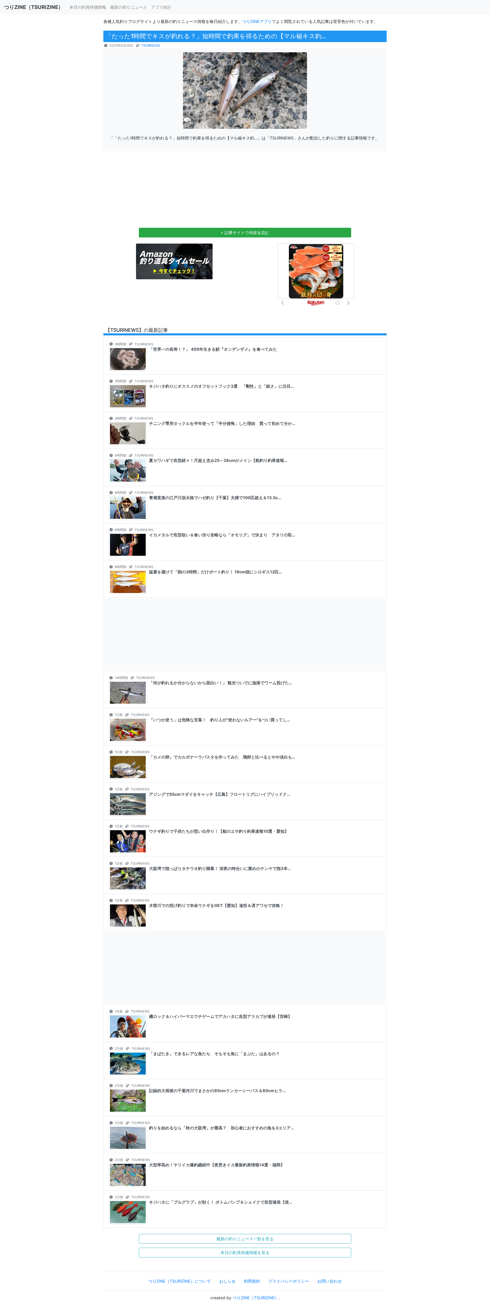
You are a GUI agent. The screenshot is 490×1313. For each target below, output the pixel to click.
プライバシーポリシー (288, 1281)
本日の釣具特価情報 (87, 7)
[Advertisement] (245, 191)
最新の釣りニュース (128, 7)
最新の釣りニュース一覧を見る (245, 1238)
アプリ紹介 (161, 7)
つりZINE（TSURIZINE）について (179, 1281)
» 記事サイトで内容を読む (245, 232)
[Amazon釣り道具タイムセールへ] (174, 261)
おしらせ (227, 1281)
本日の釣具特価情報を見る (245, 1252)
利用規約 (252, 1281)
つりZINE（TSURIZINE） (255, 1297)
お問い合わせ (329, 1281)
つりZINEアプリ (257, 21)
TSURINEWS (150, 45)
